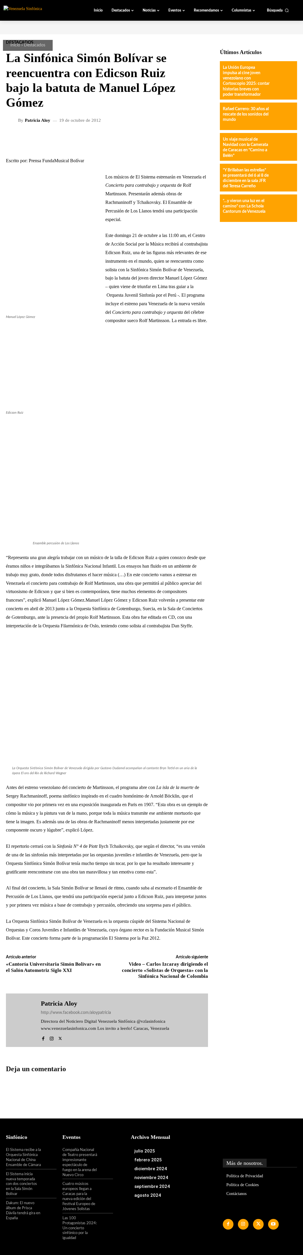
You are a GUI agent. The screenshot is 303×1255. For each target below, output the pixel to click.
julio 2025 (144, 1151)
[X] (60, 1037)
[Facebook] (43, 1037)
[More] (162, 140)
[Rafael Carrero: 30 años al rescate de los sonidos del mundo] (282, 116)
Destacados (34, 45)
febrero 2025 (148, 1160)
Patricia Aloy (37, 120)
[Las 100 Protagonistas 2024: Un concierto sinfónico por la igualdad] (105, 1223)
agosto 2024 (147, 1195)
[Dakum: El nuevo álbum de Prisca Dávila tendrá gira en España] (49, 1208)
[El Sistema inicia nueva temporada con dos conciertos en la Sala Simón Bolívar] (49, 1179)
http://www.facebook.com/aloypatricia (76, 1013)
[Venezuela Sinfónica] (37, 10)
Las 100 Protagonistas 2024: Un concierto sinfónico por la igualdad (79, 1228)
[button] (278, 10)
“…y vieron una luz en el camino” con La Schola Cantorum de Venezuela (244, 206)
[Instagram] (51, 1037)
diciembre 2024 (150, 1168)
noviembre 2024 (151, 1177)
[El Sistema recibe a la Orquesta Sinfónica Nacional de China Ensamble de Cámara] (49, 1154)
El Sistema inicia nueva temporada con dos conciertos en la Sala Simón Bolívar (21, 1184)
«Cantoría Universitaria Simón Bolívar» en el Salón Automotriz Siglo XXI (53, 967)
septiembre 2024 (152, 1186)
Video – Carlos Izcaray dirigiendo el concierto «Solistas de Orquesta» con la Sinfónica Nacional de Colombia (165, 970)
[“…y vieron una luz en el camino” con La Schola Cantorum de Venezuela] (282, 208)
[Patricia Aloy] (12, 120)
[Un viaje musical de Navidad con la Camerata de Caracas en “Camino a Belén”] (282, 146)
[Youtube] (273, 1224)
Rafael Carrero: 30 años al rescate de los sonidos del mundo (246, 114)
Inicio (15, 45)
